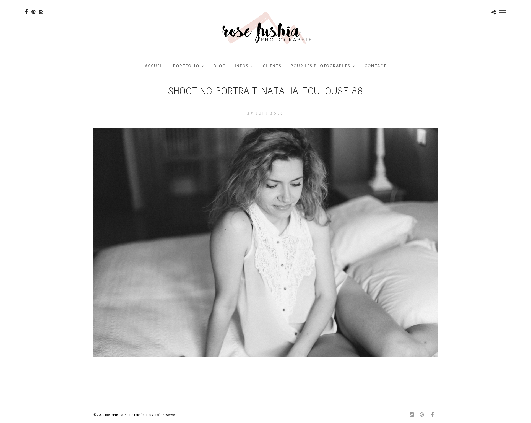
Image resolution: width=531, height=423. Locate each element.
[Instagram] (41, 11)
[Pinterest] (33, 11)
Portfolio (186, 66)
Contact (375, 66)
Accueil (154, 66)
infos (242, 66)
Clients (272, 66)
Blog (220, 66)
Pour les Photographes (320, 66)
